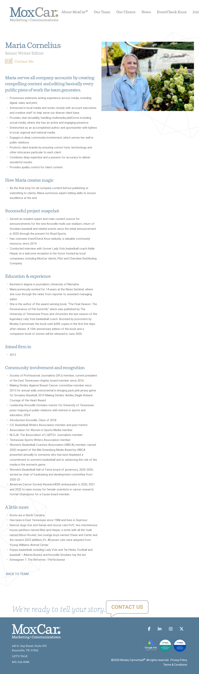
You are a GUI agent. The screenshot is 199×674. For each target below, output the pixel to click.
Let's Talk (20, 656)
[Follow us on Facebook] (149, 629)
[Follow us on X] (181, 629)
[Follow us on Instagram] (170, 629)
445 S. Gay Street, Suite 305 (29, 646)
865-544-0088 (20, 662)
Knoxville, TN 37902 (25, 650)
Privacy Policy (178, 660)
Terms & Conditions (175, 664)
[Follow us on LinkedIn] (159, 629)
